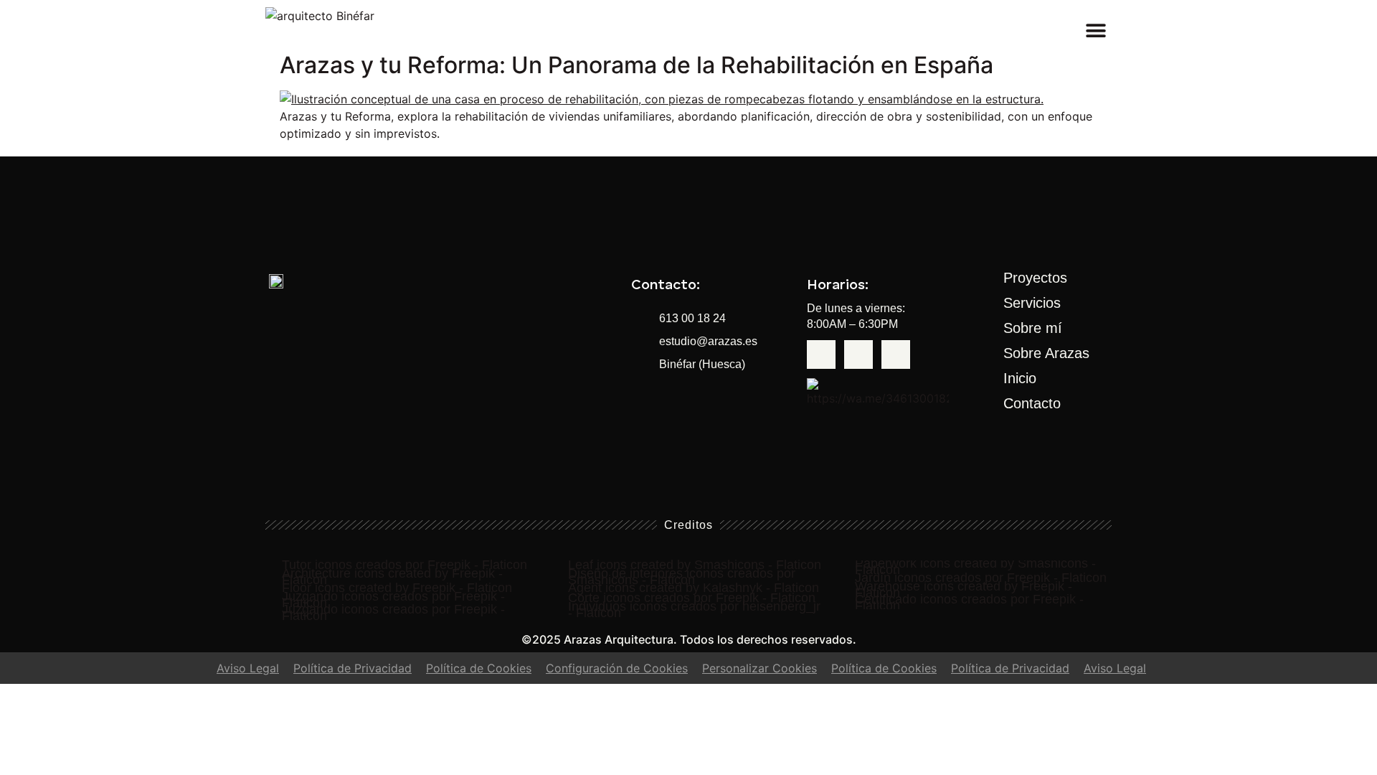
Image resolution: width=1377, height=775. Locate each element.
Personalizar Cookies (759, 668)
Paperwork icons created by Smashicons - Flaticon (975, 566)
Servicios (1032, 303)
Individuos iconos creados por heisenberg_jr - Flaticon (694, 609)
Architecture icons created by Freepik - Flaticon (392, 576)
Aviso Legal (248, 668)
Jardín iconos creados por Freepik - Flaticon (981, 578)
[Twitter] (821, 354)
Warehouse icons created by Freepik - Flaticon (963, 589)
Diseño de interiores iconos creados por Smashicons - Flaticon (681, 576)
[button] (1095, 30)
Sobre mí (1032, 328)
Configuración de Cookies (617, 668)
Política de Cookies (478, 668)
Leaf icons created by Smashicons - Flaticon (694, 565)
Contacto (1032, 403)
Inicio (1019, 378)
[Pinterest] (895, 354)
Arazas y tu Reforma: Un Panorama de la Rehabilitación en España (636, 65)
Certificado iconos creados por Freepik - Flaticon (969, 602)
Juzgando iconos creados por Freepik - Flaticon (393, 599)
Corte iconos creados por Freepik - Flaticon (691, 598)
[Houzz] (858, 354)
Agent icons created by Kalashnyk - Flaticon (693, 588)
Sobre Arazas (1046, 353)
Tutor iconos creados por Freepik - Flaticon (404, 565)
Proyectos (1035, 278)
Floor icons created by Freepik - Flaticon (397, 588)
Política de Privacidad (352, 668)
